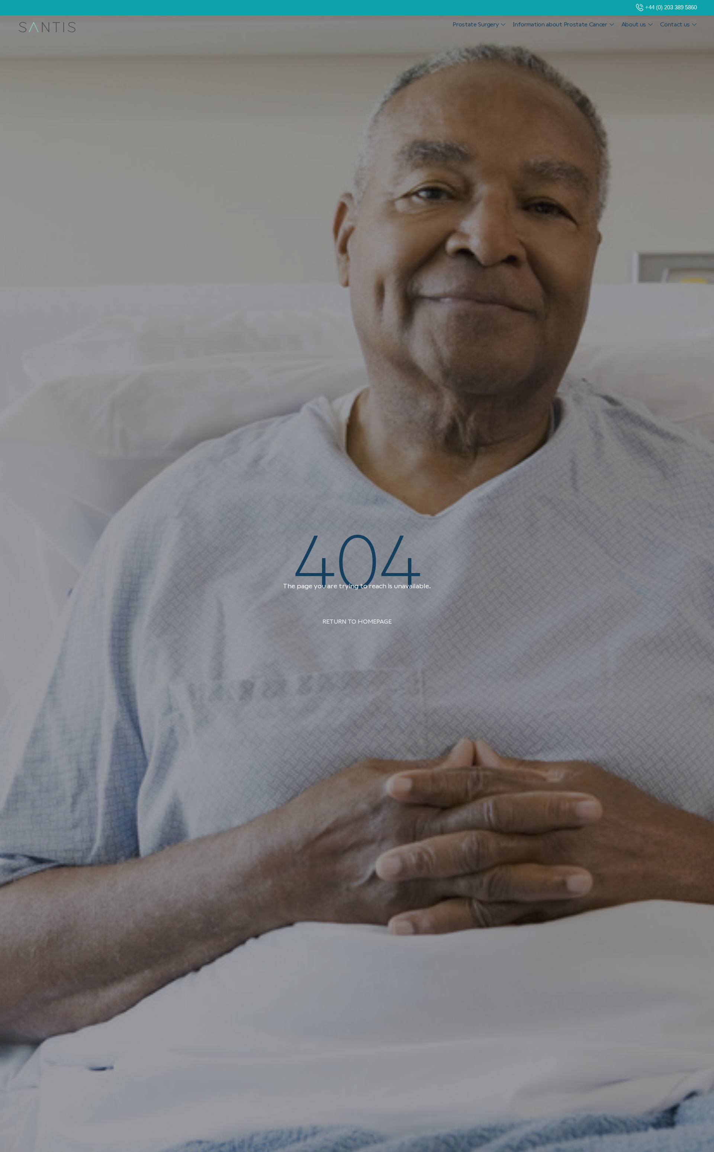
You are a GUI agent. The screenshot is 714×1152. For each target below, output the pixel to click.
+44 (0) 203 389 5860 (671, 7)
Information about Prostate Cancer (560, 24)
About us (633, 24)
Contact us (675, 24)
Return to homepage (357, 621)
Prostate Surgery (476, 24)
